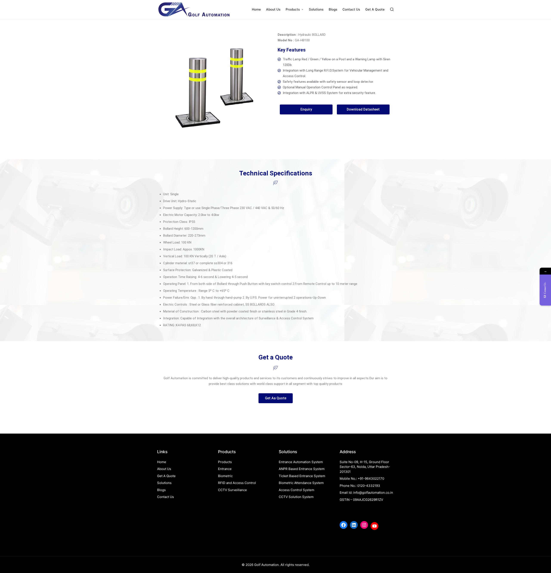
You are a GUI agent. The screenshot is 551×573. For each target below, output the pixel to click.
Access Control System (296, 490)
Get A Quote (166, 476)
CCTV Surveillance (232, 490)
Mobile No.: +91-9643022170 (362, 478)
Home (161, 462)
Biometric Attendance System (301, 483)
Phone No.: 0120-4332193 (360, 486)
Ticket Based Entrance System (302, 476)
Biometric (225, 476)
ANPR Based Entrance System (302, 469)
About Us (164, 469)
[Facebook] (343, 525)
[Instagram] (364, 525)
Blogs (161, 490)
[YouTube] (374, 526)
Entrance (225, 469)
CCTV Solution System (296, 497)
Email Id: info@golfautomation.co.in (366, 492)
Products (225, 462)
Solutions (164, 483)
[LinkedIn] (354, 525)
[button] (306, 109)
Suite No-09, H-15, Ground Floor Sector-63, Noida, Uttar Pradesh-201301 (365, 467)
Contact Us (165, 497)
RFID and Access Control (237, 483)
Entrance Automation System (301, 462)
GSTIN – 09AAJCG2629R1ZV (361, 500)
